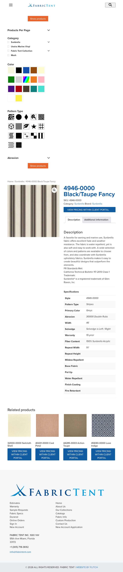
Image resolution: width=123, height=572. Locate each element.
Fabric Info (61, 516)
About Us (60, 506)
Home (10, 181)
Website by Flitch (87, 567)
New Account (17, 527)
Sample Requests (19, 510)
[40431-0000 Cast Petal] (47, 425)
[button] (54, 190)
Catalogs (60, 513)
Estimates (15, 503)
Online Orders (17, 520)
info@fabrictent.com (20, 551)
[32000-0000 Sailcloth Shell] (19, 425)
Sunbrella (19, 181)
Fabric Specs (16, 513)
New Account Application (69, 527)
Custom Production (66, 520)
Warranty (14, 506)
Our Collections (64, 510)
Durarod (14, 516)
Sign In (13, 523)
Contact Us (61, 523)
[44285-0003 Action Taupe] (75, 425)
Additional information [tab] (96, 219)
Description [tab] (74, 219)
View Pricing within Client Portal (88, 209)
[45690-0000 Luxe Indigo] (103, 425)
